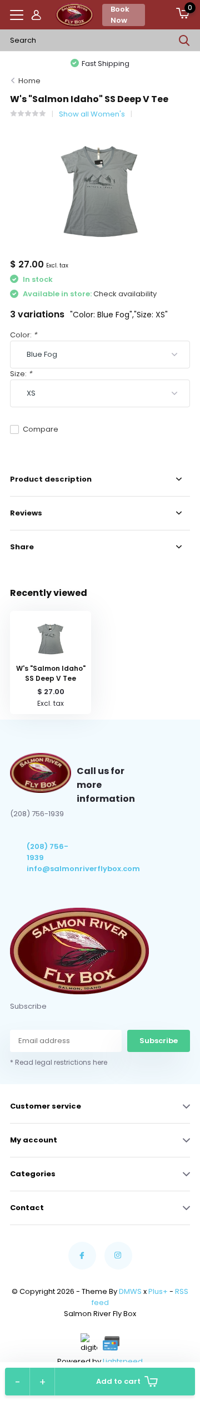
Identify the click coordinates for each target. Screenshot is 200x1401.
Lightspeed (123, 1361)
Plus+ (158, 1291)
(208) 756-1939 (47, 852)
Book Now (120, 15)
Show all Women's (92, 114)
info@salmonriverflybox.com (52, 868)
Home (29, 80)
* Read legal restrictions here (58, 1062)
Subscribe (158, 1040)
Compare (40, 429)
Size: (21, 373)
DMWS (130, 1291)
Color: (23, 335)
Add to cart (118, 1381)
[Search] (184, 40)
